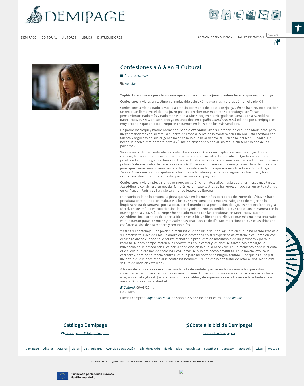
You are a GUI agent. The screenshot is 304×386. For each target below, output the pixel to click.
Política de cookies (203, 361)
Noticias (130, 83)
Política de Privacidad (179, 361)
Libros (86, 37)
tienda (232, 298)
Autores (69, 37)
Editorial (49, 37)
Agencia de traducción (215, 37)
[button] (298, 28)
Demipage (28, 37)
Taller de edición (251, 37)
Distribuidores (109, 37)
